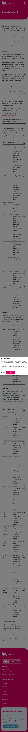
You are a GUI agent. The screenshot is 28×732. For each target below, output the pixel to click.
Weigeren (3, 372)
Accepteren (10, 372)
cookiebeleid (18, 369)
